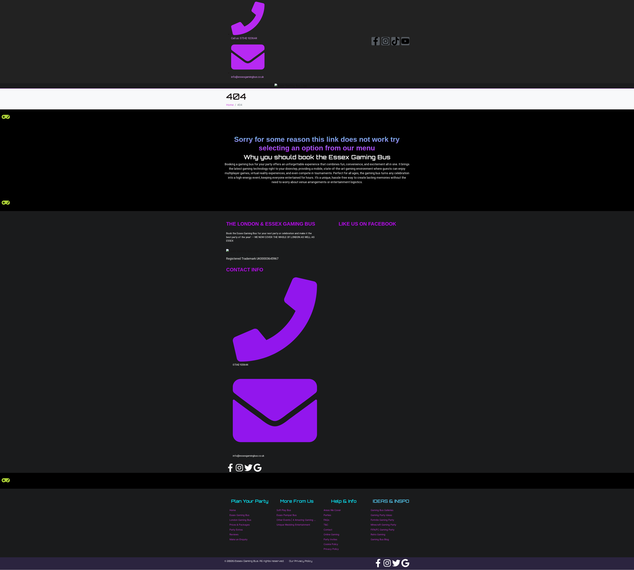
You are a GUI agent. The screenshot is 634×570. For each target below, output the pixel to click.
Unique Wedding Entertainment (293, 524)
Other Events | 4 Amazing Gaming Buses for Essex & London (297, 519)
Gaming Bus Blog (380, 539)
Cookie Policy (331, 544)
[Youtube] (405, 41)
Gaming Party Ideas (381, 515)
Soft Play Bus (284, 510)
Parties (327, 515)
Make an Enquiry (238, 539)
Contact (328, 529)
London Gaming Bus (240, 519)
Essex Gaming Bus (239, 515)
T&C (326, 524)
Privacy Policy (331, 549)
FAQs (326, 519)
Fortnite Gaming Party (382, 519)
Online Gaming (331, 534)
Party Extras (236, 529)
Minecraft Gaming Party (383, 524)
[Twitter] (248, 468)
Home (232, 510)
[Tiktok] (395, 41)
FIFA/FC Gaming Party (382, 529)
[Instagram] (385, 41)
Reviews (233, 534)
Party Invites (330, 539)
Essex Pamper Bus (287, 515)
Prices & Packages (239, 524)
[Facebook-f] (375, 41)
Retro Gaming (378, 534)
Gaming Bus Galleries (382, 510)
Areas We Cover (332, 510)
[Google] (257, 468)
